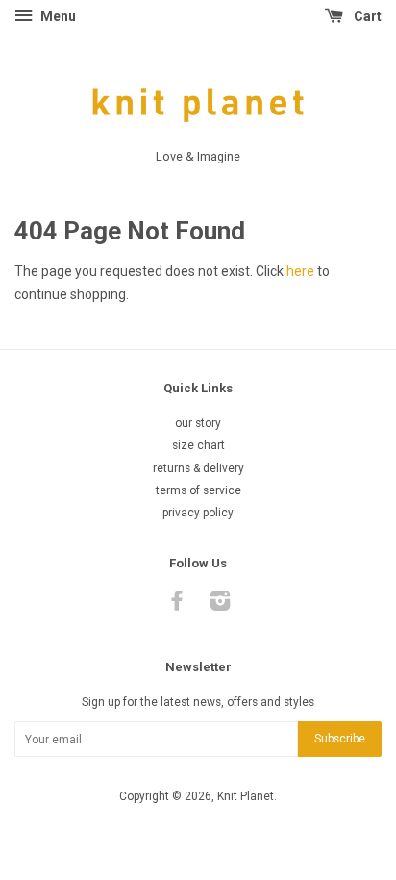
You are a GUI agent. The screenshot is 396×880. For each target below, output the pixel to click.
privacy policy (198, 512)
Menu (56, 16)
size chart (198, 445)
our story (198, 423)
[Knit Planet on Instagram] (220, 605)
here (300, 271)
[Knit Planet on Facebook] (176, 605)
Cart (366, 16)
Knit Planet (245, 796)
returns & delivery (198, 468)
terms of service (198, 490)
